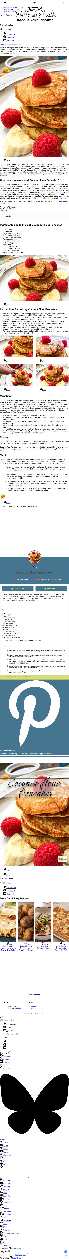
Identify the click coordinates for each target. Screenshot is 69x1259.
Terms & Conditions (14, 1008)
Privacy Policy (12, 1006)
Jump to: (8, 216)
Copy (20, 1255)
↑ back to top (34, 995)
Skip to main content (11, 10)
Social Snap (16, 1249)
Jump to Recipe (6, 44)
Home (2, 15)
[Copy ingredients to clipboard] (3, 609)
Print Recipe (16, 44)
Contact (34, 1006)
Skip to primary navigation (13, 8)
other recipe (23, 201)
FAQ (32, 1008)
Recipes (9, 15)
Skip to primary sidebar (12, 11)
